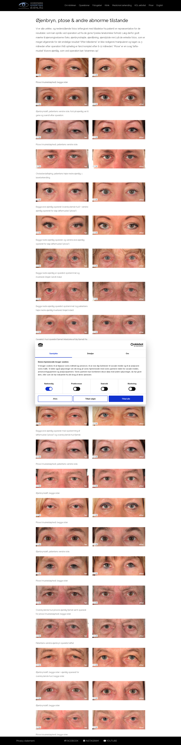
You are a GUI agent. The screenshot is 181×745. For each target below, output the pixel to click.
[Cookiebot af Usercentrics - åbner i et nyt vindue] (132, 345)
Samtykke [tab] (53, 353)
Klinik (107, 5)
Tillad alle (126, 399)
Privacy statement (25, 740)
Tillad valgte (90, 399)
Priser (151, 5)
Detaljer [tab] (90, 353)
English (159, 5)
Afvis (55, 399)
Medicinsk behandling (122, 5)
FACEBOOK (72, 740)
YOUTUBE (112, 740)
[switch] (76, 389)
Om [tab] (127, 353)
